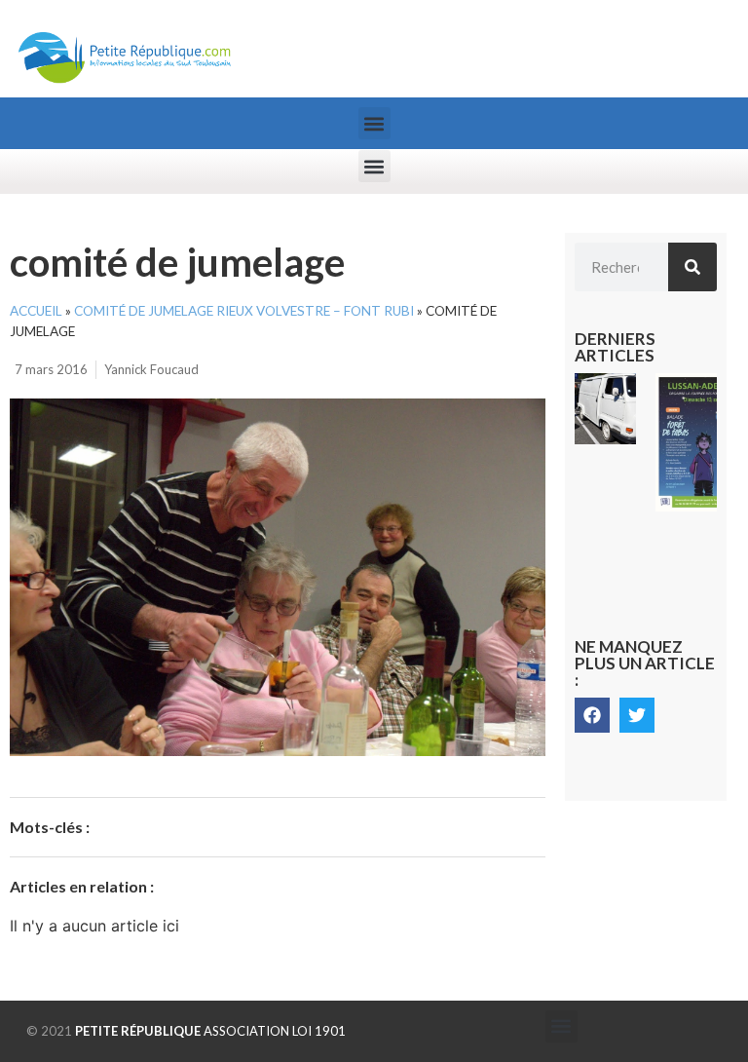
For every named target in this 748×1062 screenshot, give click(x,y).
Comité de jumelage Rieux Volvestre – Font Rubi (244, 311)
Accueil (36, 311)
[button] (374, 123)
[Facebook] (592, 715)
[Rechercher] (692, 267)
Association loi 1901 (210, 1031)
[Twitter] (636, 715)
